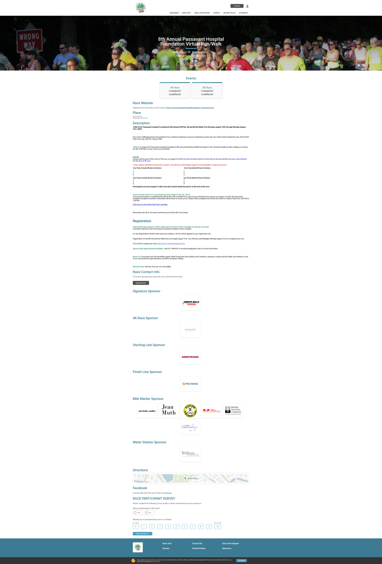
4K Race (174, 87)
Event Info (186, 13)
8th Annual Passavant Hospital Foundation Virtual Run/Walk (191, 41)
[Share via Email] (192, 61)
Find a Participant (202, 13)
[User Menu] (247, 6)
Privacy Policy (156, 561)
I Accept (241, 561)
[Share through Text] (195, 61)
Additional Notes (142, 534)
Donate (237, 6)
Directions (202, 56)
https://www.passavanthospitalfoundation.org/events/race (190, 108)
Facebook (167, 493)
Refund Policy (229, 13)
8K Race (207, 87)
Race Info (174, 13)
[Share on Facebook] (185, 61)
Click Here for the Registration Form (171, 244)
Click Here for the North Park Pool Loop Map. (150, 204)
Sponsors (243, 13)
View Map (193, 478)
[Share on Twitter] (188, 61)
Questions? (141, 283)
